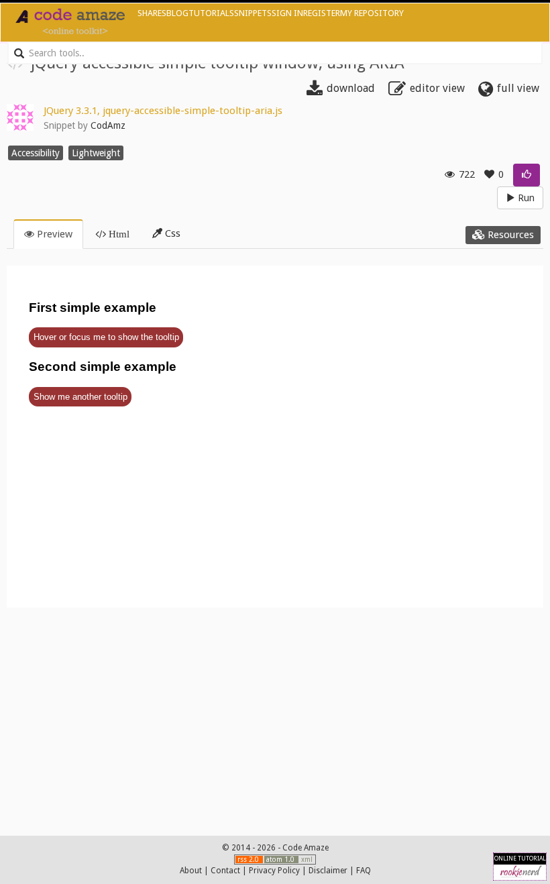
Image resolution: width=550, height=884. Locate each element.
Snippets (253, 13)
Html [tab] (117, 234)
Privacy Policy (274, 870)
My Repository (372, 13)
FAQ (363, 870)
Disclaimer (328, 870)
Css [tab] (171, 233)
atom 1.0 (281, 859)
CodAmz (108, 125)
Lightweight (96, 153)
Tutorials (211, 13)
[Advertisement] (275, 718)
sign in (287, 13)
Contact (225, 870)
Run (525, 197)
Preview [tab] (53, 234)
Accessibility (35, 153)
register (321, 13)
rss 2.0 (249, 859)
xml (307, 859)
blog (177, 13)
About (191, 870)
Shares (152, 13)
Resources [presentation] (509, 235)
